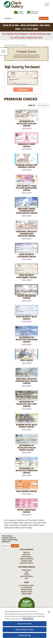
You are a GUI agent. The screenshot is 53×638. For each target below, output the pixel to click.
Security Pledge (26, 560)
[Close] (49, 612)
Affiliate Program (26, 576)
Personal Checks (14, 45)
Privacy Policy (26, 556)
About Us (26, 552)
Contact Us (26, 554)
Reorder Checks (26, 589)
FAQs (26, 578)
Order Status (26, 570)
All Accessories (26, 587)
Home (6, 45)
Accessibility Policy (26, 562)
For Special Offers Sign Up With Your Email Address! (10, 539)
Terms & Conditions (26, 558)
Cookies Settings (24, 635)
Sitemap (26, 574)
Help (26, 572)
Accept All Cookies (25, 624)
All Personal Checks (26, 585)
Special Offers (26, 593)
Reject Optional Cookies (24, 629)
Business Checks (26, 591)
